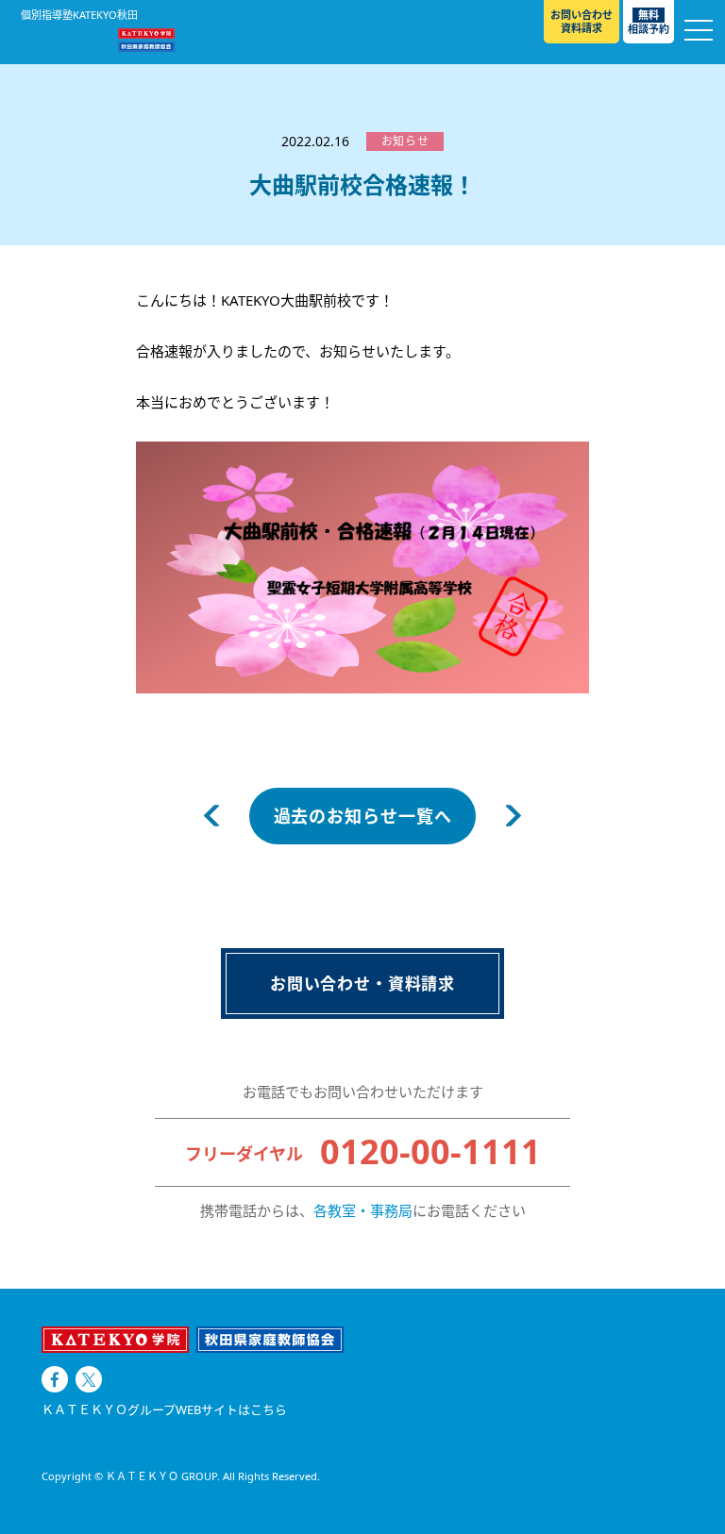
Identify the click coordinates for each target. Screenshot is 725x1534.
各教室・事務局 (363, 1210)
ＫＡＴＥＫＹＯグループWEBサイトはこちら (164, 1410)
